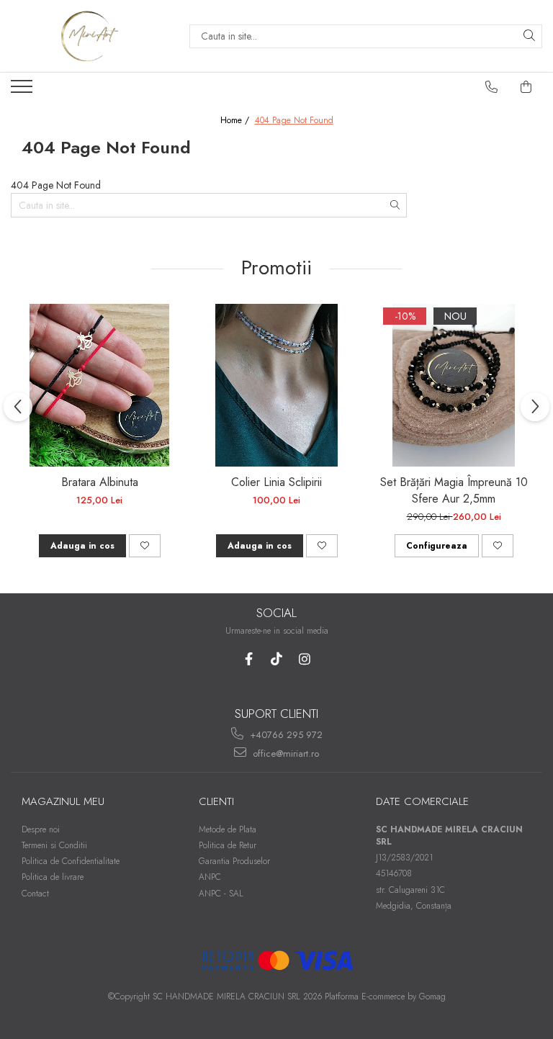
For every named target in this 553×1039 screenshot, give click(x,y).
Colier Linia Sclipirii (276, 482)
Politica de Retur (227, 845)
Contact (35, 893)
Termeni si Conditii (54, 845)
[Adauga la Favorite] (145, 545)
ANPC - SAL (221, 893)
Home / (236, 120)
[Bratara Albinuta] (99, 385)
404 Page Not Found (294, 120)
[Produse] (23, 91)
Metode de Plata (227, 829)
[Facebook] (248, 659)
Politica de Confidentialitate (71, 861)
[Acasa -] (89, 36)
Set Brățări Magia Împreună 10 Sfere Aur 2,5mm (454, 490)
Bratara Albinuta (99, 482)
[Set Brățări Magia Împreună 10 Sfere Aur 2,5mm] (453, 385)
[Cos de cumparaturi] (526, 87)
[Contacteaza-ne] (491, 87)
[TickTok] (276, 659)
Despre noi (41, 829)
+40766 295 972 (285, 735)
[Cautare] (529, 36)
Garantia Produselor (234, 861)
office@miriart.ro (284, 753)
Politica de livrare (53, 877)
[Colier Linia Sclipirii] (276, 385)
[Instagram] (305, 659)
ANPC (210, 877)
